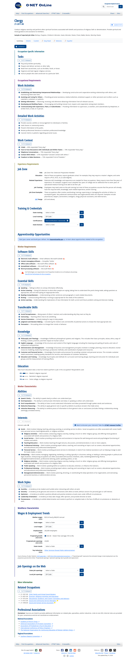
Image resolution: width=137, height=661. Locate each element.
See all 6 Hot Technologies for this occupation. (38, 274)
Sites (118, 13)
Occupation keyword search (112, 4)
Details (28, 41)
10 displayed (26, 255)
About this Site (99, 653)
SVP (36, 199)
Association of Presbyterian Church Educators (36, 626)
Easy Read (47, 41)
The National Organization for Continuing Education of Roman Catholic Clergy (47, 630)
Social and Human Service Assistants (41, 603)
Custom (36, 41)
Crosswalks (66, 13)
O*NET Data (55, 13)
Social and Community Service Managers (42, 601)
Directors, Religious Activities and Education (43, 596)
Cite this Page (72, 653)
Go (120, 7)
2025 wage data (41, 556)
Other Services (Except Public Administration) (59, 550)
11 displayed (26, 311)
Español (69, 41)
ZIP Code (48, 216)
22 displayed (26, 144)
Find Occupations (27, 13)
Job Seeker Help (28, 653)
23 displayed (26, 89)
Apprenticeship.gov (56, 239)
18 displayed (26, 395)
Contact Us (37, 653)
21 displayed (26, 60)
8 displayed (26, 285)
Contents (21, 46)
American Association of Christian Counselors (36, 624)
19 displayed (26, 120)
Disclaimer (112, 653)
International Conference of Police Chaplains (36, 628)
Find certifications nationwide (56, 221)
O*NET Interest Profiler (113, 425)
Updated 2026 (118, 25)
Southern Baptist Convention (30, 636)
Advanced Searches (42, 13)
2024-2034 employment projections (60, 556)
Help (17, 13)
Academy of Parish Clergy (29, 622)
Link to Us (64, 653)
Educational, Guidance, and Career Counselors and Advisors (49, 598)
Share (112, 13)
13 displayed (26, 335)
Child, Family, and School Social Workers (42, 594)
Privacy (106, 653)
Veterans (59, 41)
